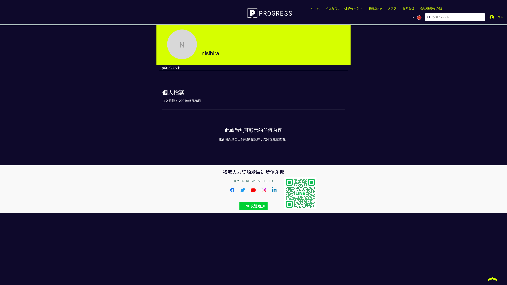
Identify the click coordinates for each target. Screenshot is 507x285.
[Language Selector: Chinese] (416, 17)
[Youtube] (253, 190)
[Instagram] (264, 190)
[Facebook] (232, 190)
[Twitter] (243, 190)
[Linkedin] (274, 190)
